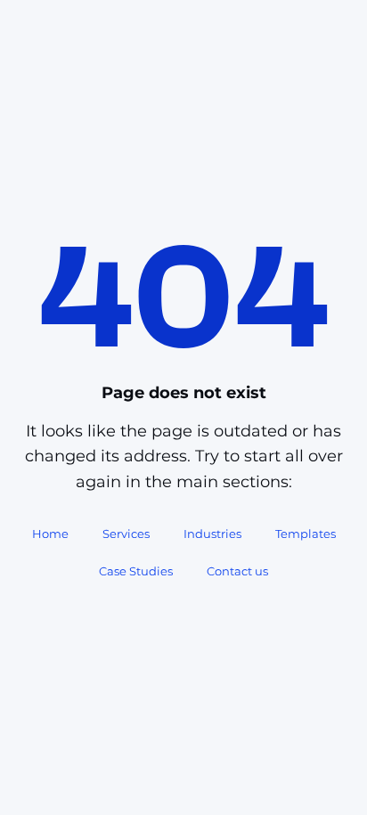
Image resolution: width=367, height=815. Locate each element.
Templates (305, 533)
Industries (212, 533)
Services (126, 533)
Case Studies (136, 571)
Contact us (237, 571)
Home (50, 533)
